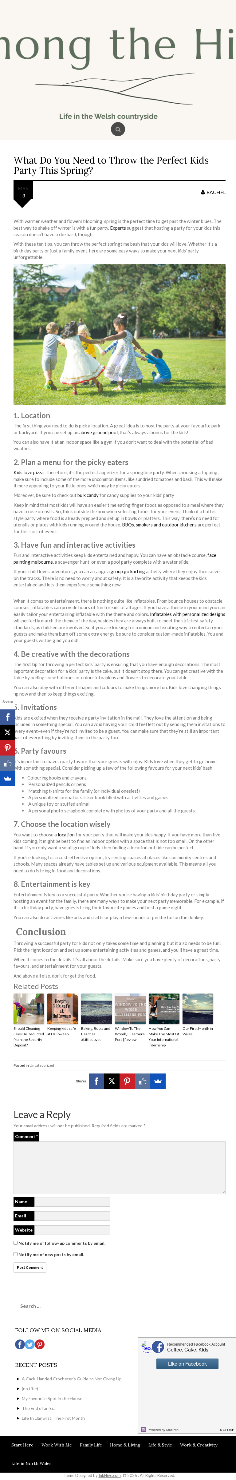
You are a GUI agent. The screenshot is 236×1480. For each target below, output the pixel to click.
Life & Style (160, 1445)
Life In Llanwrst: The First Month (53, 1418)
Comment (26, 1136)
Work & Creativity (198, 1445)
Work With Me (56, 1445)
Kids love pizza (29, 472)
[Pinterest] (127, 1081)
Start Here (22, 1445)
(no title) (30, 1388)
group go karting (128, 571)
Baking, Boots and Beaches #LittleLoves (95, 1034)
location (66, 834)
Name (21, 1201)
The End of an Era (39, 1408)
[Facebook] (96, 1081)
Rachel (216, 192)
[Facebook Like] (142, 1081)
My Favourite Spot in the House (52, 1398)
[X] (112, 1081)
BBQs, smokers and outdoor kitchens (159, 524)
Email (20, 1215)
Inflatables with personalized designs (187, 614)
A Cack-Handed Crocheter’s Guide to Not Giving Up (72, 1378)
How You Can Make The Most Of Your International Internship (164, 1036)
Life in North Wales (31, 1463)
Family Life (91, 1445)
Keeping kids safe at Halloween (61, 1031)
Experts (118, 228)
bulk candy (88, 495)
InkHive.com (110, 1475)
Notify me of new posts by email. (51, 1254)
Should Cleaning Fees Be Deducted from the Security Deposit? (29, 1036)
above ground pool (98, 432)
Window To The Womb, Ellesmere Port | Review (130, 1034)
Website (24, 1229)
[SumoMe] (158, 1081)
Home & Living (125, 1445)
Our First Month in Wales (198, 1031)
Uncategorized (42, 1065)
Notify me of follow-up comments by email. (61, 1243)
